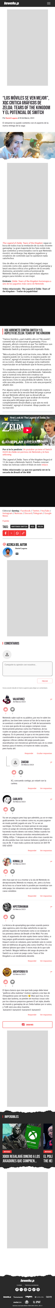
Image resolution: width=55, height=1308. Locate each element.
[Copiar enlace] (23, 533)
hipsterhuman (20, 906)
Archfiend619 (20, 971)
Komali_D (18, 861)
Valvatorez (19, 699)
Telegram (37, 513)
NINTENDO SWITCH (19, 526)
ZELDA (40, 526)
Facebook (25, 510)
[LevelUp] (7, 1297)
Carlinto (17, 799)
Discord (28, 513)
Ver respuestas (46, 788)
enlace (45, 464)
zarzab (25, 762)
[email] (17, 553)
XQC (32, 526)
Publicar (45, 681)
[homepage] (11, 3)
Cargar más (29, 1025)
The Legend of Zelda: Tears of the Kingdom (23, 243)
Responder (29, 753)
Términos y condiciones (31, 1285)
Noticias (18, 513)
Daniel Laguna (12, 118)
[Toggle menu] (49, 3)
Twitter (35, 510)
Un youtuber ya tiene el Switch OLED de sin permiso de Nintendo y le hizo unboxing (27, 452)
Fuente (6, 520)
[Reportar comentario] (50, 700)
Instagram (8, 513)
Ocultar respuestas (44, 753)
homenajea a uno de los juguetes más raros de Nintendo (27, 282)
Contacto (19, 1285)
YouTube (45, 510)
